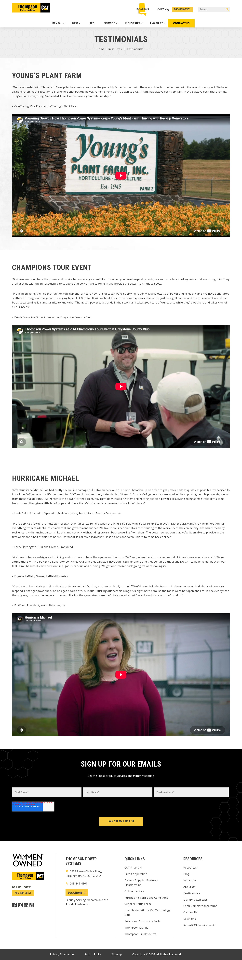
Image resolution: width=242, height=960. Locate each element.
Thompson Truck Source (140, 934)
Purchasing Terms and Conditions (146, 897)
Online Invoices (134, 891)
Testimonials (191, 893)
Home (100, 49)
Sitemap (116, 954)
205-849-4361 (182, 9)
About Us (189, 887)
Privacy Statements (62, 954)
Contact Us (190, 912)
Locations (142, 9)
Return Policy (92, 954)
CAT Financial (133, 867)
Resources (115, 49)
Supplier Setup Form (137, 904)
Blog (186, 874)
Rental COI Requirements (199, 925)
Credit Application (135, 874)
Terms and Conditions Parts (142, 921)
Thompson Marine (136, 927)
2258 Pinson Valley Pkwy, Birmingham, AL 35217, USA (84, 874)
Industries (189, 880)
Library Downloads (195, 899)
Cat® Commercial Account (200, 906)
